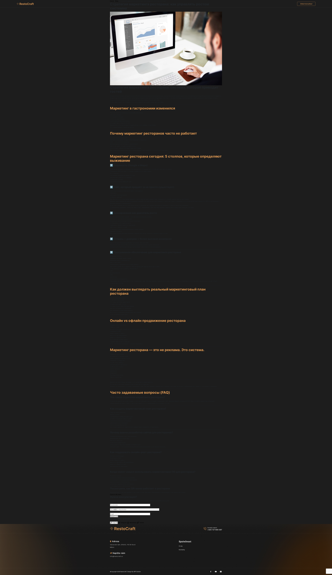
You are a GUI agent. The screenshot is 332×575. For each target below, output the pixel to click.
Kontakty (182, 550)
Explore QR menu (115, 494)
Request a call (114, 516)
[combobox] (114, 509)
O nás (181, 546)
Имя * (112, 503)
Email (112, 512)
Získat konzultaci (306, 4)
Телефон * (113, 507)
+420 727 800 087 (214, 530)
